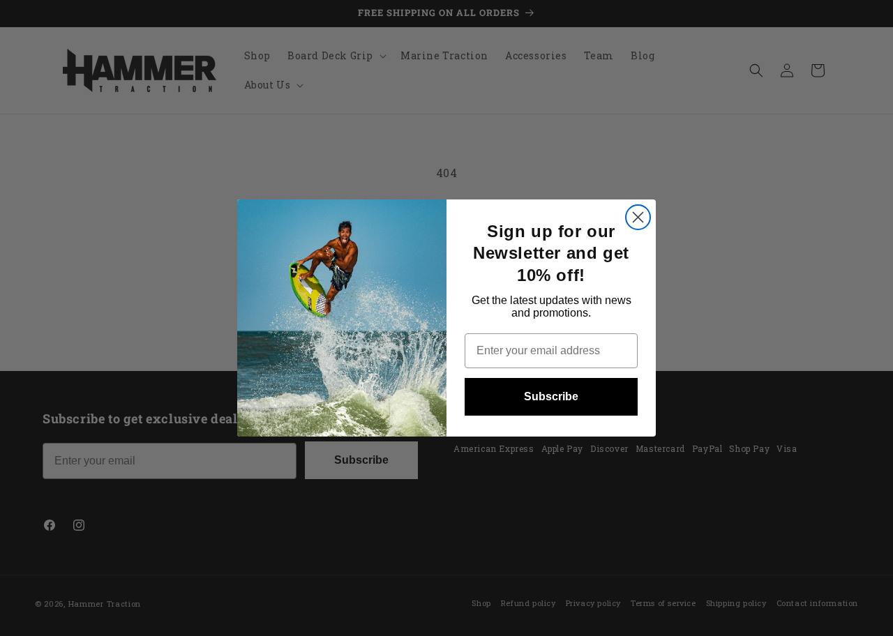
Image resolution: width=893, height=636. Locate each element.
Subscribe (551, 396)
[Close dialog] (638, 217)
